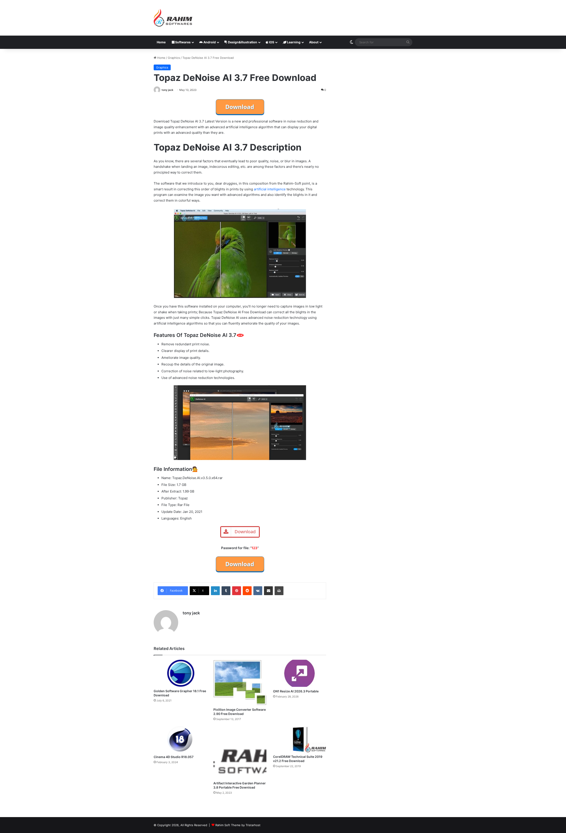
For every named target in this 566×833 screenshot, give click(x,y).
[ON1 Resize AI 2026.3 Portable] (299, 673)
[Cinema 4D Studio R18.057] (180, 739)
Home (161, 42)
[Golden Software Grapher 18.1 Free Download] (180, 673)
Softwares (182, 42)
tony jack (167, 90)
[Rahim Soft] (173, 18)
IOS (271, 42)
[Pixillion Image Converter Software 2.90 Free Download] (239, 682)
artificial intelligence (270, 189)
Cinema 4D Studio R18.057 (173, 757)
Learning (293, 42)
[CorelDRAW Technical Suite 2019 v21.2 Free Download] (299, 739)
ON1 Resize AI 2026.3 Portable (296, 691)
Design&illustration (242, 42)
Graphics (174, 57)
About (313, 42)
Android (209, 42)
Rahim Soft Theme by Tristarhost (237, 825)
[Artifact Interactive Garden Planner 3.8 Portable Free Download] (239, 752)
